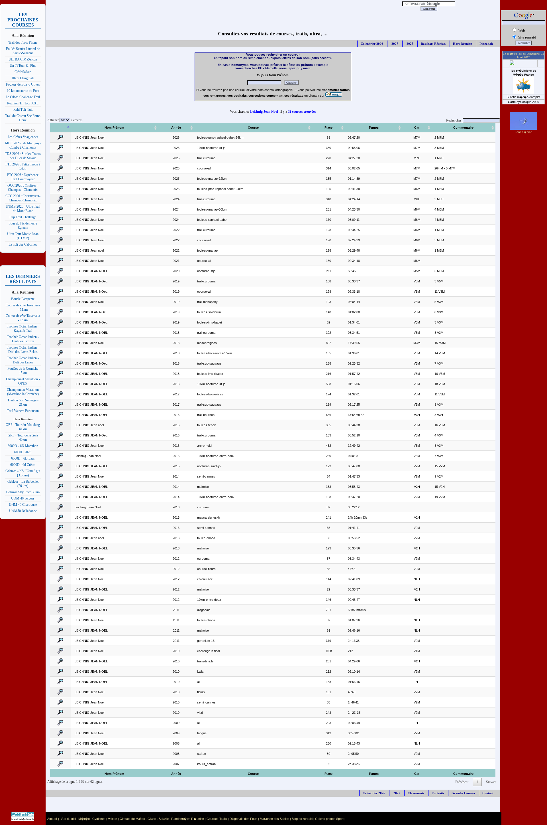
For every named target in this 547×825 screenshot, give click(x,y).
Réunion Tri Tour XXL (22, 103)
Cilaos (152, 818)
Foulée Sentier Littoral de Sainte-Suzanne (23, 51)
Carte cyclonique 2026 (523, 102)
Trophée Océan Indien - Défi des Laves (23, 360)
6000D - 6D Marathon (23, 446)
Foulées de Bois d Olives (23, 84)
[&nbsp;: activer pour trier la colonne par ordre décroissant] (60, 127)
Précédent (461, 782)
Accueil (52, 818)
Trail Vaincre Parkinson (23, 411)
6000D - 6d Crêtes (22, 465)
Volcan (112, 818)
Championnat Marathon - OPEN (23, 381)
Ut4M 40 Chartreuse (23, 505)
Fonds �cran (523, 132)
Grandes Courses (463, 793)
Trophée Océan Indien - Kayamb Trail (23, 328)
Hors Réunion (462, 43)
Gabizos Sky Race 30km (23, 492)
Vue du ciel (68, 818)
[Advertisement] (210, 8)
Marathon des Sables (274, 818)
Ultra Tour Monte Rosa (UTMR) (22, 236)
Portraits (438, 793)
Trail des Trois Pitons (22, 43)
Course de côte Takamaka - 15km (23, 318)
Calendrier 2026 (372, 43)
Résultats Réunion (433, 43)
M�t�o (84, 818)
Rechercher (453, 120)
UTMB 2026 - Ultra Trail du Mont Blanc (23, 209)
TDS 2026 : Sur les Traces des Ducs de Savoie (23, 156)
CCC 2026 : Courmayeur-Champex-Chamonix (22, 198)
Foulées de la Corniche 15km (22, 371)
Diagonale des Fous (243, 818)
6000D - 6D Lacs (23, 458)
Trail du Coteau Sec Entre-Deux (23, 118)
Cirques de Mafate (132, 818)
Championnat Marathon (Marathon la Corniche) (23, 392)
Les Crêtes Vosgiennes (23, 137)
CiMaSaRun (23, 72)
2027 (394, 43)
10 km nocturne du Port (23, 91)
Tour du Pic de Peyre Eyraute (23, 225)
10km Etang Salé (22, 78)
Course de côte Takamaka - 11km (23, 307)
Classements (416, 793)
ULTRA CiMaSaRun (23, 59)
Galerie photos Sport (329, 818)
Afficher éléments (64, 120)
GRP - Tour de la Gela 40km (23, 437)
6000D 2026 (22, 452)
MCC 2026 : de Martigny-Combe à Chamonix (23, 145)
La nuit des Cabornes (23, 244)
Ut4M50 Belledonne (23, 511)
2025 (409, 43)
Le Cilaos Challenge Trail (23, 97)
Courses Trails (217, 818)
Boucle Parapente (22, 299)
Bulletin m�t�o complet (523, 97)
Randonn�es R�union (187, 818)
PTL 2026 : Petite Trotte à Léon (22, 166)
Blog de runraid (302, 818)
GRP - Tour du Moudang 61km (23, 427)
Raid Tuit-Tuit (22, 110)
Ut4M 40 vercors (22, 498)
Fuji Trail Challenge (22, 217)
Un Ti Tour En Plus (23, 66)
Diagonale (486, 43)
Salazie (164, 818)
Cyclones (98, 818)
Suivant (491, 782)
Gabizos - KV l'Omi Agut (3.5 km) (22, 473)
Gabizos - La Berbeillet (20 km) (22, 484)
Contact (487, 793)
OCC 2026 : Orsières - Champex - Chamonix (22, 187)
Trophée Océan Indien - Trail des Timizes (23, 339)
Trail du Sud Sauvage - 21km (22, 402)
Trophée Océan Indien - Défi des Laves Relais (23, 349)
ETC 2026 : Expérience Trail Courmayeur (22, 177)
